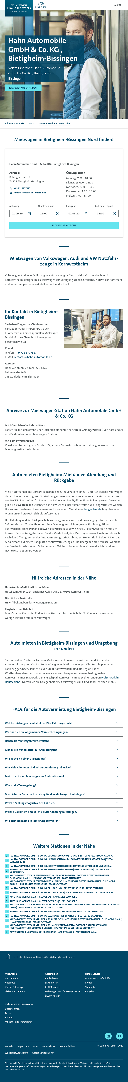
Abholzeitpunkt (46, 206)
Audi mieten (51, 978)
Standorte (90, 987)
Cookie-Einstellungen (43, 1052)
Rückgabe (71, 206)
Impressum (23, 1046)
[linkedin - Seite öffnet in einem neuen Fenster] (108, 1036)
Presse (8, 1013)
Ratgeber (89, 991)
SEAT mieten (51, 982)
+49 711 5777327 (26, 352)
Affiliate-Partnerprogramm (18, 1021)
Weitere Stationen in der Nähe (54, 123)
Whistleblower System (16, 1052)
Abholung (14, 206)
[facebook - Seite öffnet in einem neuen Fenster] (119, 1036)
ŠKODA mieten (52, 995)
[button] (20, 188)
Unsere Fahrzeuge (14, 987)
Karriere (9, 1017)
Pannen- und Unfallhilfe (97, 978)
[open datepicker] (29, 213)
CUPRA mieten (52, 987)
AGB (35, 1046)
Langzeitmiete (93, 509)
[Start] (8, 957)
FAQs (31, 123)
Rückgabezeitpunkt (104, 206)
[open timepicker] (58, 213)
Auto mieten (11, 978)
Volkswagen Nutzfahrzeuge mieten (63, 991)
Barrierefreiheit (67, 1046)
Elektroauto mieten (15, 991)
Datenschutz (48, 1046)
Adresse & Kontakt (14, 123)
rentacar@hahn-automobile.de (33, 357)
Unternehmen (12, 1008)
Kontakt (89, 982)
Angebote (10, 982)
